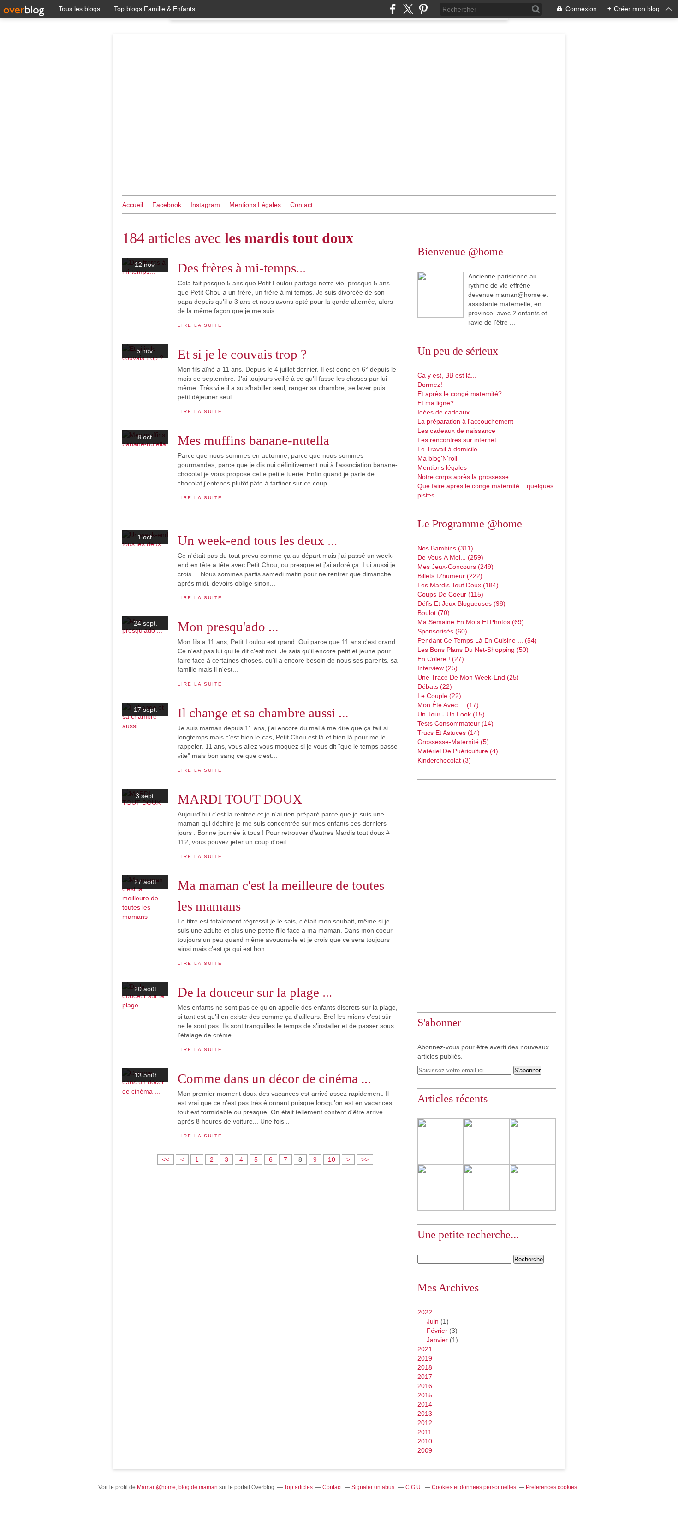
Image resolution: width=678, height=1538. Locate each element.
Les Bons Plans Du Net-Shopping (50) (473, 649)
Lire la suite (200, 325)
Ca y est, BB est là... (446, 375)
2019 (424, 1358)
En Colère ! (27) (440, 659)
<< (165, 1159)
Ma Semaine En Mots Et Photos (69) (470, 622)
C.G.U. (413, 1487)
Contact (301, 204)
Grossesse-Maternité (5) (453, 741)
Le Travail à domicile (447, 449)
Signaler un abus (373, 1487)
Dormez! (429, 384)
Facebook (166, 204)
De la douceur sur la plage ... (255, 992)
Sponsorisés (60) (442, 631)
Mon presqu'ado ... (228, 626)
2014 (424, 1404)
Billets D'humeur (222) (449, 576)
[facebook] (392, 9)
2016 (424, 1386)
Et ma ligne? (435, 403)
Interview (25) (437, 668)
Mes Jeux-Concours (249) (455, 566)
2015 (424, 1395)
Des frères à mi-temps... (242, 267)
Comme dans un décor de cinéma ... (274, 1078)
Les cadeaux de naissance (456, 430)
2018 (424, 1367)
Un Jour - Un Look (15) (451, 714)
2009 (424, 1450)
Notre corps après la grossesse (463, 476)
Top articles (298, 1487)
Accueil (132, 204)
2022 (424, 1312)
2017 (424, 1376)
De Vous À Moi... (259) (450, 557)
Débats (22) (434, 686)
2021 (424, 1349)
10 (331, 1159)
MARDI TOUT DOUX (240, 799)
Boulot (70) (433, 612)
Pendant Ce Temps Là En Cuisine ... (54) (477, 640)
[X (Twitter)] (408, 9)
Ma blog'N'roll (437, 458)
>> (365, 1159)
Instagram (205, 204)
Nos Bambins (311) (445, 548)
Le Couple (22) (439, 695)
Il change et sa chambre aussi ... (263, 712)
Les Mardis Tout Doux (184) (458, 585)
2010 (424, 1441)
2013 (424, 1413)
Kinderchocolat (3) (444, 760)
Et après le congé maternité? (459, 393)
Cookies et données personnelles (474, 1487)
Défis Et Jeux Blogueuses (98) (461, 603)
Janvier (437, 1339)
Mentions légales (442, 467)
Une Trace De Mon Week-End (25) (468, 677)
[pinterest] (423, 9)
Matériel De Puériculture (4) (457, 751)
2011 (424, 1432)
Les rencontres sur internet (456, 440)
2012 (424, 1422)
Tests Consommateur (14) (455, 723)
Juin (433, 1321)
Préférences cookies (551, 1487)
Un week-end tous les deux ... (257, 540)
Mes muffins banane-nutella (253, 440)
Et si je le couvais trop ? (242, 354)
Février (437, 1330)
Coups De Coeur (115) (450, 594)
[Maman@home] (440, 295)
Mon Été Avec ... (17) (448, 705)
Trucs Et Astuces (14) (448, 732)
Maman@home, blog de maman (177, 1487)
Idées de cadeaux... (446, 412)
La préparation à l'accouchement (465, 421)
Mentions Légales (255, 204)
